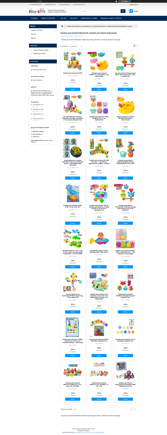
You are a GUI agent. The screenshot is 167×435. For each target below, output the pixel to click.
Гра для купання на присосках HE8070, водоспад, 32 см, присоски (72, 295)
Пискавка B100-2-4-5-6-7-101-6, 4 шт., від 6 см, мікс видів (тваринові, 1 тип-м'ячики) (73, 252)
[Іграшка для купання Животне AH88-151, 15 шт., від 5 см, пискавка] (72, 370)
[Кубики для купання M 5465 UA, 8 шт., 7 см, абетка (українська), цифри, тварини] (99, 148)
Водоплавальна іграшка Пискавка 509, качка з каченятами (125, 118)
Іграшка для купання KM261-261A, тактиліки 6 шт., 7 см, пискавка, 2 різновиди (125, 252)
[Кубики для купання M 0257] (72, 61)
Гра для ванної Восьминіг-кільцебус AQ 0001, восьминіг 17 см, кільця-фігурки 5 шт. (72, 118)
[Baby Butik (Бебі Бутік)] (37, 13)
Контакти (73, 18)
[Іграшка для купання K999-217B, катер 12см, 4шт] (72, 193)
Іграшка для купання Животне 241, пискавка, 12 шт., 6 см (99, 384)
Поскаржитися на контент (82, 432)
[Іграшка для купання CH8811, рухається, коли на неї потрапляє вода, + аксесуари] (72, 327)
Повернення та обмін (89, 18)
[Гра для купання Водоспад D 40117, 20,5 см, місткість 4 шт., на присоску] (125, 61)
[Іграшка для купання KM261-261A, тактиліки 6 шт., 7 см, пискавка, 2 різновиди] (125, 238)
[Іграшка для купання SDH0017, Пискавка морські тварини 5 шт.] (125, 282)
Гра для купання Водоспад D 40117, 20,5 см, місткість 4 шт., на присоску (125, 74)
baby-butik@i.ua (37, 134)
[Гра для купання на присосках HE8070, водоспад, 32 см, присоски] (72, 282)
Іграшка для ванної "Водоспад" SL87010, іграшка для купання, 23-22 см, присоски (125, 208)
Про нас (63, 18)
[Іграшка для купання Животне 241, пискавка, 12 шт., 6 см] (99, 370)
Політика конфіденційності (97, 432)
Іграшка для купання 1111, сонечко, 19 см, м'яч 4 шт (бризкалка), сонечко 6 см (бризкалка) (99, 296)
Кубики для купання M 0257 (72, 73)
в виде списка (137, 46)
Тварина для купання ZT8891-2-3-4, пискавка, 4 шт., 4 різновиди (99, 74)
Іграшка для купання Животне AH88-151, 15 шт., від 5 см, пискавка (72, 384)
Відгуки (33, 38)
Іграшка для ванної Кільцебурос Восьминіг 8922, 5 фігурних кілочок (125, 384)
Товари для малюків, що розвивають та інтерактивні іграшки (86, 26)
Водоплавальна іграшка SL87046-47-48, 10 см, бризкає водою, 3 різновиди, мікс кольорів (72, 163)
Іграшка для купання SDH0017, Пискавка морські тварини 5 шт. (125, 295)
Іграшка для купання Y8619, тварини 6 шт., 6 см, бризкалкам (99, 118)
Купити (73, 89)
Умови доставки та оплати (111, 18)
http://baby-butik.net (38, 131)
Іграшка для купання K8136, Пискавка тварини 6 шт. (99, 340)
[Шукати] (123, 11)
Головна (34, 18)
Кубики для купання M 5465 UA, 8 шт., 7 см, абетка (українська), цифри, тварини (99, 162)
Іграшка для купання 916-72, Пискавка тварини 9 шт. (125, 340)
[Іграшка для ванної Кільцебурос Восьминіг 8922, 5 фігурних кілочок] (125, 370)
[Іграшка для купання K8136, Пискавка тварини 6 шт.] (99, 327)
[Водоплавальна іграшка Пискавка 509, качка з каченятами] (125, 104)
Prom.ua (92, 429)
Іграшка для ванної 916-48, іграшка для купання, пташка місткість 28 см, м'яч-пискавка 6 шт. (99, 208)
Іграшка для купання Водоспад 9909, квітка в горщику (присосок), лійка (125, 162)
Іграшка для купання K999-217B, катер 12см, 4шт (72, 206)
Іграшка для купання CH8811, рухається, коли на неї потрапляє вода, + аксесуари (72, 341)
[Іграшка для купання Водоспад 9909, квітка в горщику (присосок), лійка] (125, 148)
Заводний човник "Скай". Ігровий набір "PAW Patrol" (99, 251)
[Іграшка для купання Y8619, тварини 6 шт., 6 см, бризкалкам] (99, 104)
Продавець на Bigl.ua (83, 430)
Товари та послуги (48, 18)
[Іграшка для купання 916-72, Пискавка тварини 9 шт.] (125, 327)
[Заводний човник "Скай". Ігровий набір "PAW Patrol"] (99, 238)
